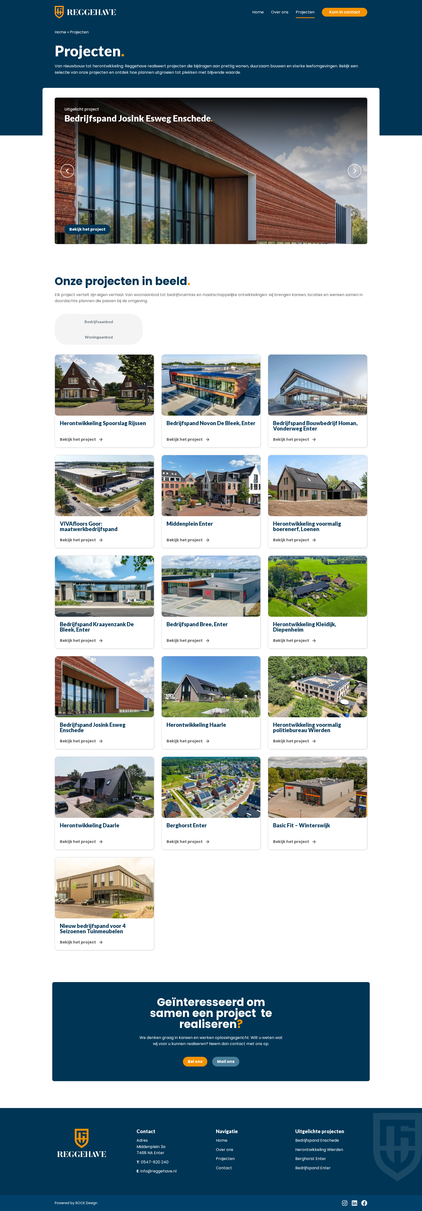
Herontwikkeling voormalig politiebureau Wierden (307, 727)
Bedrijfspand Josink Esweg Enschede (93, 727)
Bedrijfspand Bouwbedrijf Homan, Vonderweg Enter (315, 426)
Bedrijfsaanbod (98, 321)
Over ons (279, 12)
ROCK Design (86, 1203)
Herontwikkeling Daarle (89, 825)
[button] (67, 171)
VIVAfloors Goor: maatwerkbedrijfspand (88, 526)
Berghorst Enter (187, 825)
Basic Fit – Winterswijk (301, 825)
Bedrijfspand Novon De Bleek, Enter (211, 423)
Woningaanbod (99, 337)
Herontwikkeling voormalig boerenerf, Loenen (307, 526)
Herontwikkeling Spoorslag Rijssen (103, 423)
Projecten (305, 12)
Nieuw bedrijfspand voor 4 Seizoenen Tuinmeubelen (93, 928)
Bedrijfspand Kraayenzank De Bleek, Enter (97, 627)
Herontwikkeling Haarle (196, 724)
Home (258, 12)
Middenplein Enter (190, 523)
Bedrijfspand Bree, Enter (197, 624)
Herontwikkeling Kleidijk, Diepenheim (304, 627)
